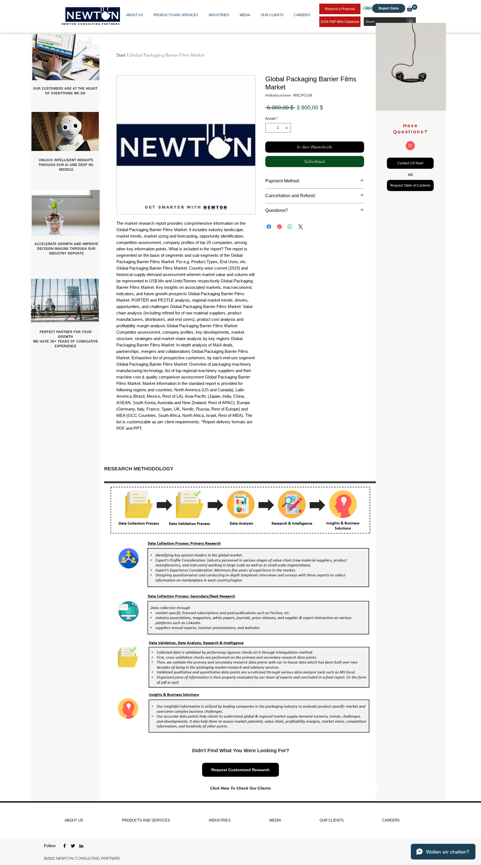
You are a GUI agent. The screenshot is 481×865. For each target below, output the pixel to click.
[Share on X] (300, 226)
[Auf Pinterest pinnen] (279, 226)
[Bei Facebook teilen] (269, 226)
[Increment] (287, 127)
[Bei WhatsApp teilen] (290, 226)
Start (120, 55)
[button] (135, 15)
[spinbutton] (278, 127)
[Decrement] (269, 127)
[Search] (411, 21)
